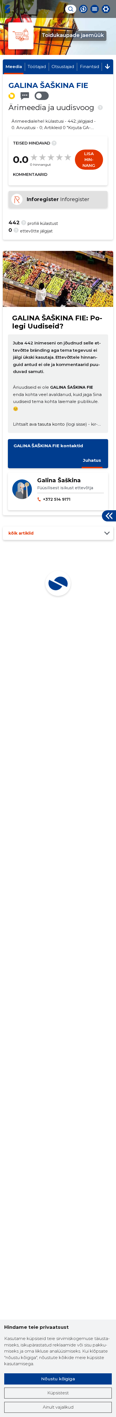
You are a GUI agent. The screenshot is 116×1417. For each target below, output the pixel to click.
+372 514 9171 (56, 499)
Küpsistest (58, 1392)
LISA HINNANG (88, 159)
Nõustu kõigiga (58, 1378)
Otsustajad (63, 66)
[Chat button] (83, 9)
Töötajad (37, 66)
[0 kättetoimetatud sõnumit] (25, 96)
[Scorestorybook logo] (7, 9)
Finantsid (89, 66)
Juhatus (92, 460)
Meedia (14, 66)
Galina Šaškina (59, 480)
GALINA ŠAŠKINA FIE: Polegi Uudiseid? (57, 322)
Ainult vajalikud (58, 1407)
